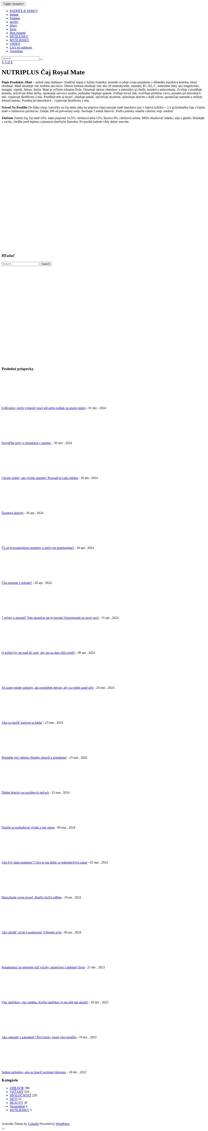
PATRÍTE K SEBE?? (24, 11)
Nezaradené (17, 1106)
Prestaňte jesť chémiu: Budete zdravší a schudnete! (34, 757)
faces (13, 29)
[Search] (40, 59)
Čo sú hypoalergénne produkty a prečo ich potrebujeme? (38, 548)
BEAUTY (16, 1102)
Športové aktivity (13, 513)
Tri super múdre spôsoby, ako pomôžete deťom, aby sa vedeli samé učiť (48, 687)
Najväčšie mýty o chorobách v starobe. (26, 443)
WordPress (62, 1124)
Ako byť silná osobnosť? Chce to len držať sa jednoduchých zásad (44, 862)
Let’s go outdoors (21, 47)
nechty (14, 22)
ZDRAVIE (17, 1088)
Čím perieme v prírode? (17, 583)
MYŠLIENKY (19, 40)
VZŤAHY (16, 1091)
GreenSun (16, 51)
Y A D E (7, 62)
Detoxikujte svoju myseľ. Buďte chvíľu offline (32, 897)
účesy (13, 25)
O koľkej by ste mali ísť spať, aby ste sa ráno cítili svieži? (38, 652)
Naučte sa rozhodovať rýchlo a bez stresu (28, 827)
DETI (13, 1099)
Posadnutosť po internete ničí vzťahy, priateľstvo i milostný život (43, 967)
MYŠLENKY (19, 36)
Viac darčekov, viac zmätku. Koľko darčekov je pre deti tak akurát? (45, 1002)
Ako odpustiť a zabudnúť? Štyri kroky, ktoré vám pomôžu (39, 1037)
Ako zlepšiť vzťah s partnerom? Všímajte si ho (32, 932)
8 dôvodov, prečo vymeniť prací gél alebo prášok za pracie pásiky (44, 408)
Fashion (15, 18)
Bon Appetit (17, 33)
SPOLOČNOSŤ (20, 1095)
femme (14, 14)
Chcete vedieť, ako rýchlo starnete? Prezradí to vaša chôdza (40, 478)
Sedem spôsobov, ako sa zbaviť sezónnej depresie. (34, 1072)
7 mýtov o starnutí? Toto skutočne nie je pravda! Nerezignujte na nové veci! (50, 617)
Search (46, 263)
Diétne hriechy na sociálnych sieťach (25, 792)
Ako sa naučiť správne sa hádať (22, 722)
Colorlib (33, 1124)
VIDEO (15, 44)
